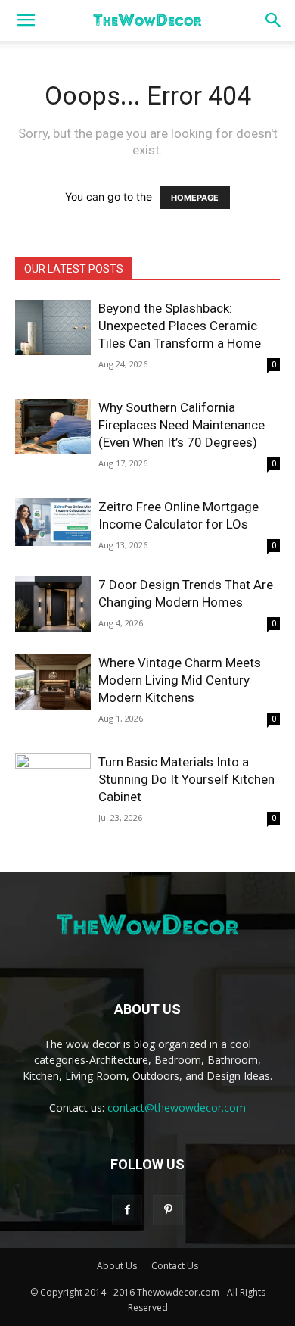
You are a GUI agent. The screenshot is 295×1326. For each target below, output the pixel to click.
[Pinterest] (168, 1210)
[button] (26, 20)
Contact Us (174, 1265)
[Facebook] (127, 1210)
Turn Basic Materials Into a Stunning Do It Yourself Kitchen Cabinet (186, 779)
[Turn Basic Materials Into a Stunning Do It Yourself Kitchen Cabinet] (53, 781)
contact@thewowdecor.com (176, 1107)
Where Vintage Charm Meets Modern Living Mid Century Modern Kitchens (179, 680)
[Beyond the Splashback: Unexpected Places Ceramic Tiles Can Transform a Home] (53, 327)
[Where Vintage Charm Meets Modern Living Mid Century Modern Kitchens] (53, 682)
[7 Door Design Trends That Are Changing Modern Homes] (53, 604)
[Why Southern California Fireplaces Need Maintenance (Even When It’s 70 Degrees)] (53, 426)
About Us (117, 1265)
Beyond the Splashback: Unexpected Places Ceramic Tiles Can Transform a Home (179, 326)
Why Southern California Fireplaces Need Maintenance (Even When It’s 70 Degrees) (181, 425)
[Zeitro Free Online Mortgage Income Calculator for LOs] (53, 522)
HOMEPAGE (195, 197)
